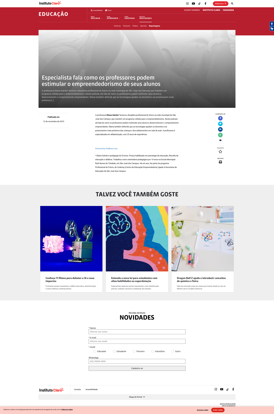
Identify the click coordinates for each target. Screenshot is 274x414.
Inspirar (130, 17)
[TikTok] (199, 4)
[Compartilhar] (220, 118)
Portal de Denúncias (228, 406)
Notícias (117, 26)
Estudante (121, 351)
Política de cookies (67, 409)
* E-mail (92, 337)
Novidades (145, 17)
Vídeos (135, 26)
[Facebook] (205, 4)
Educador (101, 351)
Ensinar (95, 17)
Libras (109, 10)
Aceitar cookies (218, 410)
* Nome (92, 328)
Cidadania (228, 10)
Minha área (219, 4)
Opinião (143, 26)
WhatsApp (93, 357)
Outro (177, 351)
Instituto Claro (211, 10)
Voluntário (160, 351)
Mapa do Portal (135, 397)
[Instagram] (187, 4)
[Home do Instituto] (50, 3)
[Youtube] (193, 4)
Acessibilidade (98, 10)
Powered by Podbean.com (106, 148)
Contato (77, 390)
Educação (53, 14)
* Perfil (92, 347)
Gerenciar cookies (202, 410)
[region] (137, 410)
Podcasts (126, 26)
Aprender (112, 17)
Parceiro (140, 351)
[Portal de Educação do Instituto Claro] (51, 391)
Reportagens (154, 26)
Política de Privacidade (227, 404)
